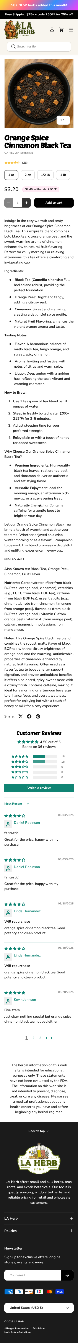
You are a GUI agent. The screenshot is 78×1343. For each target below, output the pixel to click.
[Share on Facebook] (29, 716)
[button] (61, 29)
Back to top (37, 1131)
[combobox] (39, 46)
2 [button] (33, 1038)
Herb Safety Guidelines (17, 1332)
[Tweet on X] (20, 716)
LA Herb (19, 1321)
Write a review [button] (39, 788)
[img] (14, 816)
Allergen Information (16, 1328)
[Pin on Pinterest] (38, 716)
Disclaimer (39, 1328)
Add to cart (54, 202)
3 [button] (40, 1038)
